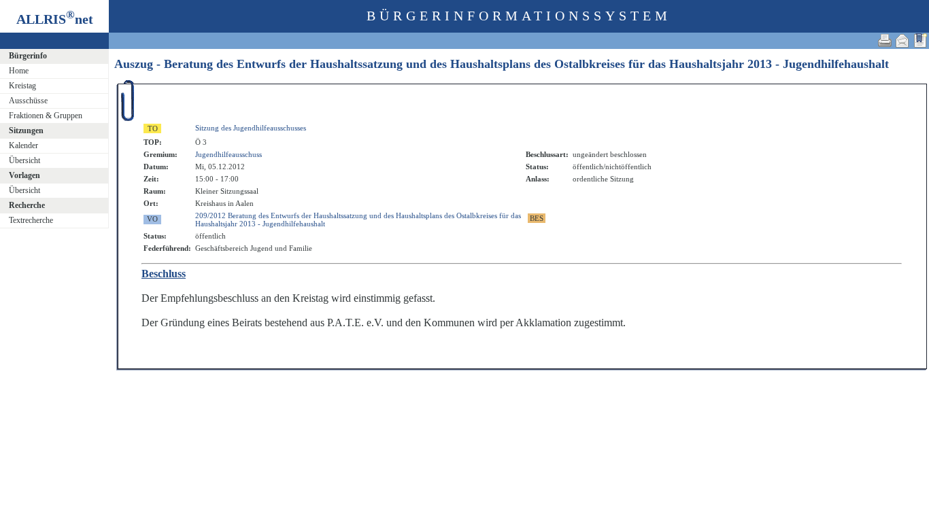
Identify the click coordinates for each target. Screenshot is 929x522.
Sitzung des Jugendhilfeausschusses (250, 128)
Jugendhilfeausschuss (228, 154)
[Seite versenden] (902, 40)
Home (19, 70)
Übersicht (24, 160)
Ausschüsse (28, 100)
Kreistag (22, 85)
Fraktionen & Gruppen (45, 115)
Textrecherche (31, 220)
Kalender (23, 145)
